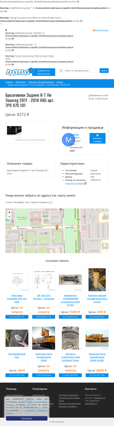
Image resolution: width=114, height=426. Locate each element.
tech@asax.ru (91, 403)
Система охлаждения (68, 395)
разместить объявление (41, 71)
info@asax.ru (99, 397)
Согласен (26, 418)
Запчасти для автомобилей (41, 82)
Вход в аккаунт (102, 30)
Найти (104, 70)
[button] (57, 228)
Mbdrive (74, 134)
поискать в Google (74, 183)
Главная (9, 82)
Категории (21, 82)
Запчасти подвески (67, 406)
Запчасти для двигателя (70, 403)
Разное (60, 82)
